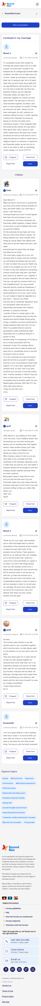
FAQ (7, 912)
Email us (15, 959)
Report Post (10, 164)
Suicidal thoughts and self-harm (15, 808)
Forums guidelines (13, 908)
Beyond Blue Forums (8, 4)
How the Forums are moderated (19, 917)
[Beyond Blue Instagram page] (19, 970)
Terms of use (7, 991)
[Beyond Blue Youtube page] (12, 970)
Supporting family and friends (14, 812)
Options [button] (37, 13)
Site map (5, 1002)
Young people (29, 822)
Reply (30, 164)
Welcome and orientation (12, 822)
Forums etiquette (13, 921)
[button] (6, 157)
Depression (29, 778)
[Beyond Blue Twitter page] (26, 970)
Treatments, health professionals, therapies (19, 817)
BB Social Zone (16, 778)
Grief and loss (8, 783)
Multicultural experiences (25, 783)
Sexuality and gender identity (13, 798)
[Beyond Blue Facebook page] (6, 970)
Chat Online (17, 949)
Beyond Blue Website (10, 848)
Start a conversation (20, 25)
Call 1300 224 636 (20, 940)
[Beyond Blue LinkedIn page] (32, 970)
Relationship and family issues (14, 793)
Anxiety (5, 778)
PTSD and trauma (9, 788)
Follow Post (30, 157)
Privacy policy (8, 996)
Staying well (7, 803)
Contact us (6, 985)
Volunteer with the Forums (17, 925)
